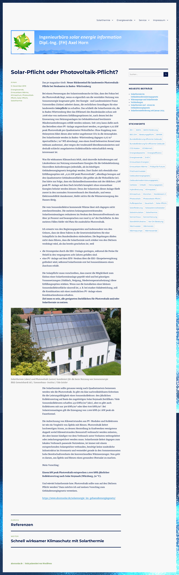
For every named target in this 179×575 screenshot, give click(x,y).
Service (143, 20)
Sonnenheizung (150, 217)
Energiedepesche (137, 153)
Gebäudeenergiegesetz (140, 176)
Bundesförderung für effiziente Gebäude (147, 144)
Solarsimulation (136, 212)
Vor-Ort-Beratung (155, 221)
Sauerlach (149, 203)
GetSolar (133, 185)
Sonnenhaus (135, 217)
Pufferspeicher (136, 203)
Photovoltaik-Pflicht (151, 199)
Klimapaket (150, 189)
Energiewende (124, 20)
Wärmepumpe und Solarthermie (144, 100)
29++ (132, 130)
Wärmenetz (148, 226)
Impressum (159, 20)
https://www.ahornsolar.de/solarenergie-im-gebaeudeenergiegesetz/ (78, 498)
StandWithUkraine (138, 221)
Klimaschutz (16, 95)
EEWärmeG (147, 148)
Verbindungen (137, 102)
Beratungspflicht (146, 134)
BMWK (159, 134)
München (147, 194)
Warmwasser (135, 226)
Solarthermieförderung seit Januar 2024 (147, 111)
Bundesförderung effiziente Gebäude (146, 139)
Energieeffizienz (155, 153)
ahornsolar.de (17, 563)
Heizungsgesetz (156, 185)
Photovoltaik (135, 199)
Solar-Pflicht (22, 98)
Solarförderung (136, 208)
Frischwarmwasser (138, 171)
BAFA (138, 130)
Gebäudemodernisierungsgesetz (144, 180)
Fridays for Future (157, 167)
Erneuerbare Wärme (19, 92)
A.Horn (14, 82)
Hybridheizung (136, 189)
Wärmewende (151, 231)
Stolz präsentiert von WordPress (38, 563)
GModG (143, 185)
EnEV (147, 157)
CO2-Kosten (135, 148)
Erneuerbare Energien (139, 162)
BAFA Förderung (150, 130)
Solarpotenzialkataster (155, 208)
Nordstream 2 (160, 194)
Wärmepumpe (136, 231)
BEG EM (133, 134)
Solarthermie (103, 20)
